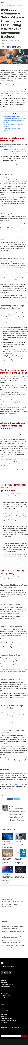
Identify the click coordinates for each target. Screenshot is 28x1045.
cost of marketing (15, 434)
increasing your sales (6, 146)
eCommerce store (21, 297)
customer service (20, 669)
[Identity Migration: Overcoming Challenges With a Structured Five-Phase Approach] (20, 853)
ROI (17, 784)
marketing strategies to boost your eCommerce (12, 86)
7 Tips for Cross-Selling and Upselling (12, 128)
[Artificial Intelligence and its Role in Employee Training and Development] (20, 869)
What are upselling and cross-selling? (12, 116)
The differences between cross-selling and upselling (15, 118)
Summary (6, 130)
